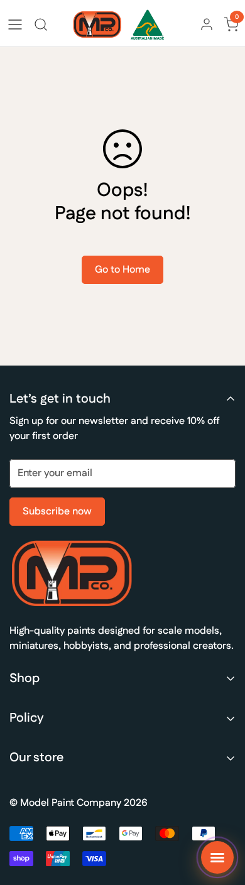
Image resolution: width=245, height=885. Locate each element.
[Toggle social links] (217, 857)
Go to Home (122, 270)
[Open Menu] (15, 24)
